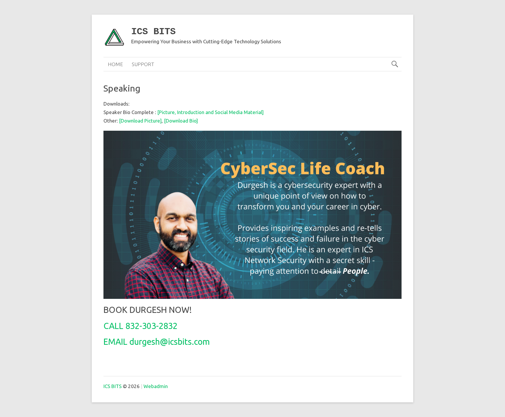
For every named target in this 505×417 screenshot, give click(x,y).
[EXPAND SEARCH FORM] (395, 64)
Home (115, 64)
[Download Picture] (140, 120)
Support (143, 64)
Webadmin (155, 386)
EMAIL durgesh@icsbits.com (156, 341)
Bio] (193, 120)
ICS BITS (153, 31)
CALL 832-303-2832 (140, 325)
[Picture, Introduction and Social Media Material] (210, 112)
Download (177, 120)
